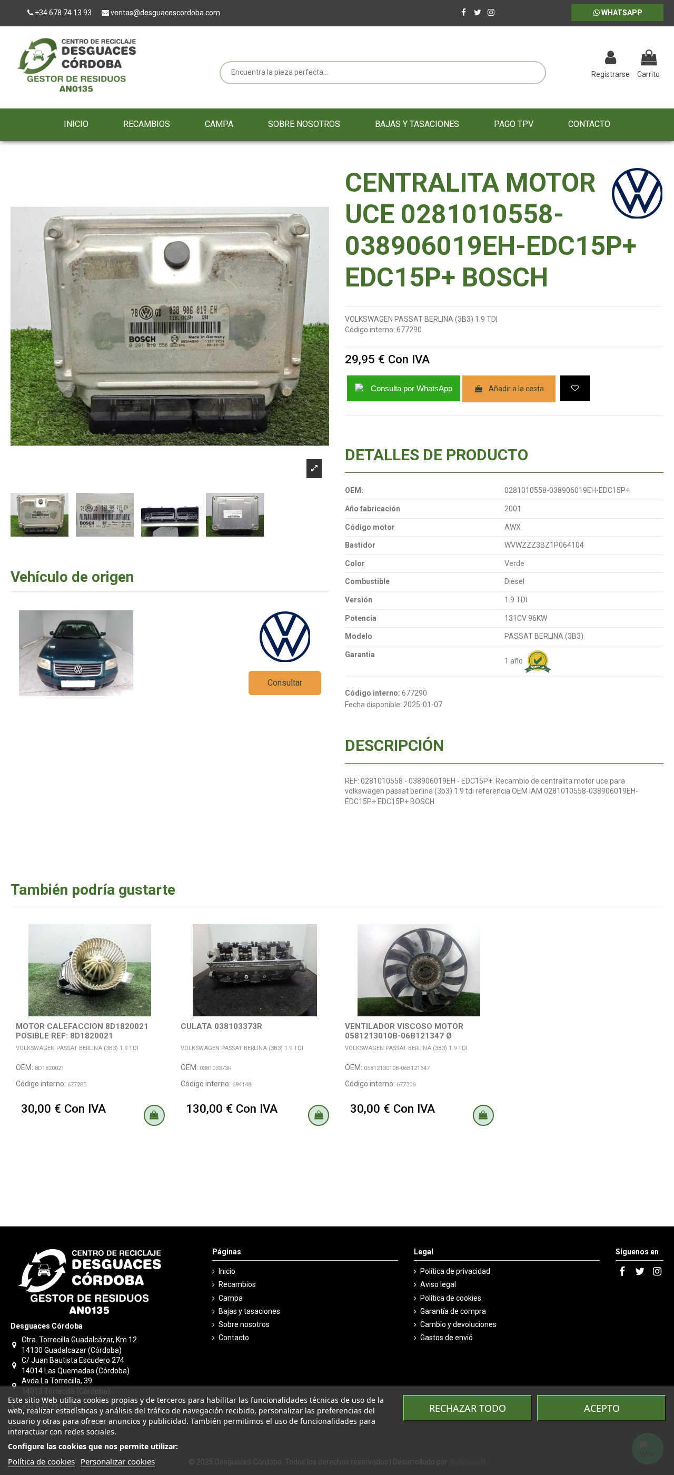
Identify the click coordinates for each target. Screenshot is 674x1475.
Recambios (237, 1284)
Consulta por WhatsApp (411, 388)
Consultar (284, 683)
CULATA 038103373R (221, 1026)
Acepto (602, 1408)
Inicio (227, 1271)
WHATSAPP (621, 12)
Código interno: (370, 329)
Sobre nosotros (244, 1324)
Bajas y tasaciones (249, 1311)
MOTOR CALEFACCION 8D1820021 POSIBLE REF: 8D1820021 (82, 1031)
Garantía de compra (453, 1311)
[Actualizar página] (556, 59)
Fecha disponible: (373, 704)
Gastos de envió (446, 1337)
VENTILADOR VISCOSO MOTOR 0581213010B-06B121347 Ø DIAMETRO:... (404, 1036)
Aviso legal (438, 1284)
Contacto (234, 1337)
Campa (231, 1298)
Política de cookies (450, 1298)
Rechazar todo (467, 1408)
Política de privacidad (455, 1271)
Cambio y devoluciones (458, 1324)
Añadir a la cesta (516, 388)
